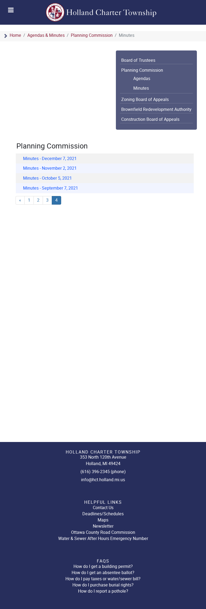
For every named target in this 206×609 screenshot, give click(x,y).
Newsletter (103, 526)
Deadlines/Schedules (103, 514)
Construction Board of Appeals (150, 119)
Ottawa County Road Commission (103, 532)
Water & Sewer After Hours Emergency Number (103, 538)
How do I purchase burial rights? (103, 585)
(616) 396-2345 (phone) (103, 472)
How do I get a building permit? (103, 566)
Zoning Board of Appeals (145, 99)
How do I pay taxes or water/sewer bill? (103, 579)
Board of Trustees (138, 60)
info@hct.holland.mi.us (103, 480)
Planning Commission (142, 70)
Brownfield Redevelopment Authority (156, 109)
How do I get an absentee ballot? (103, 573)
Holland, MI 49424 (103, 464)
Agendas (141, 79)
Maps (103, 520)
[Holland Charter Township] (101, 12)
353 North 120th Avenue (103, 457)
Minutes (141, 88)
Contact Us (103, 508)
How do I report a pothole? (103, 591)
